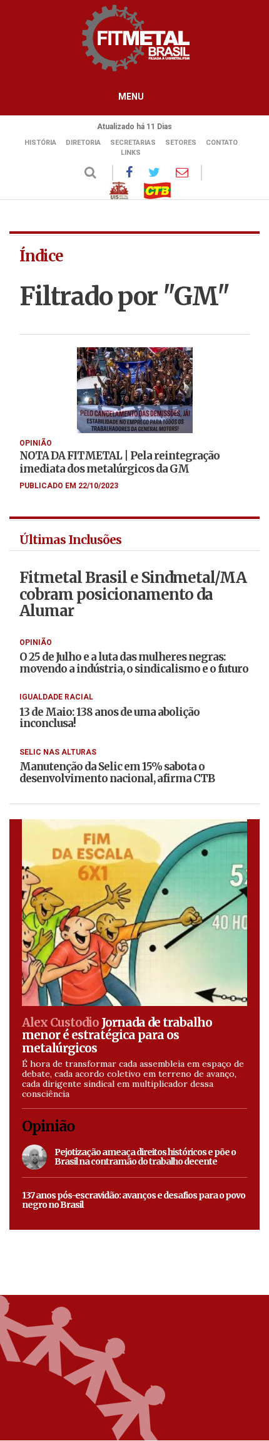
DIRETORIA (83, 143)
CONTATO (222, 143)
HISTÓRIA (40, 143)
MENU (131, 97)
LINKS (131, 153)
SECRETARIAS (133, 143)
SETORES (180, 143)
